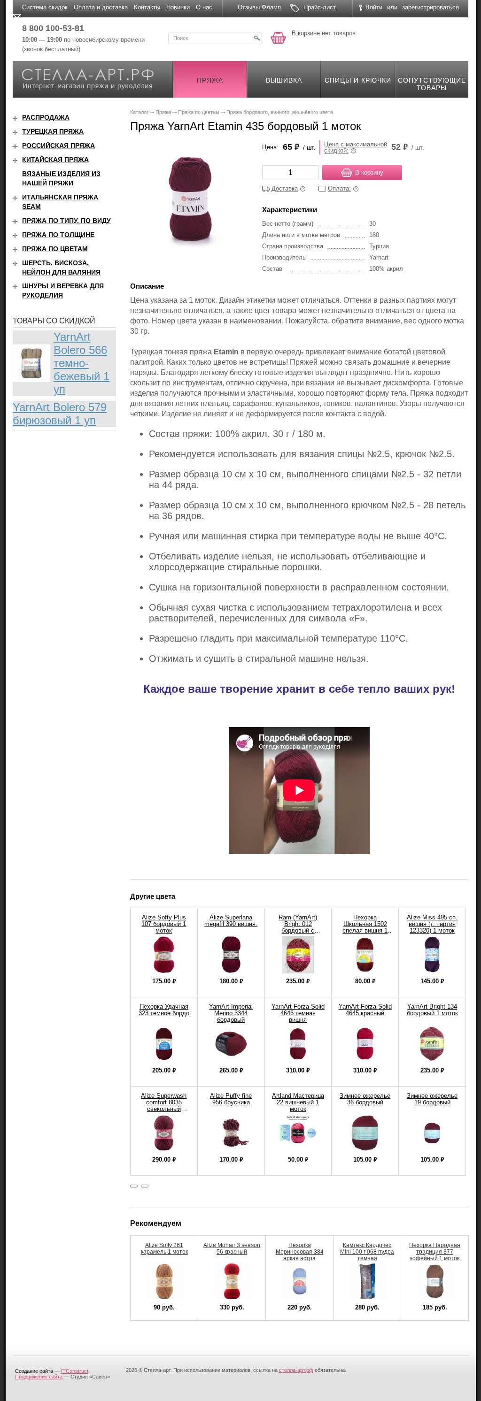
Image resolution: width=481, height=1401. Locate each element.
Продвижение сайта (38, 1376)
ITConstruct (74, 1371)
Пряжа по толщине (58, 234)
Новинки (178, 7)
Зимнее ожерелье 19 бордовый (432, 1099)
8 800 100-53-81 (53, 28)
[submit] (257, 38)
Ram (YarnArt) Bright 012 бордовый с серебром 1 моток (297, 927)
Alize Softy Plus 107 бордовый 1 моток (163, 924)
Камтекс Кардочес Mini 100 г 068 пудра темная (367, 1252)
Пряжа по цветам (55, 249)
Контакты (147, 7)
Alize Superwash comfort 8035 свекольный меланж (163, 1105)
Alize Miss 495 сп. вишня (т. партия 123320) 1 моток (432, 924)
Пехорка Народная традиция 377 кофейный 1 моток (434, 1252)
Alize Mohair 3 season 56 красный (231, 1248)
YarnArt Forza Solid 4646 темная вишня (298, 1013)
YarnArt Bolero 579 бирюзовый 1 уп (60, 414)
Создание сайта (34, 1371)
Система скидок (45, 7)
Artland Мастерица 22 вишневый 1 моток (298, 1102)
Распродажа (46, 117)
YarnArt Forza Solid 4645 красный (365, 1010)
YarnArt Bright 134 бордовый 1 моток (432, 1010)
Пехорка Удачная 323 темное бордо (164, 1010)
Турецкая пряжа (53, 131)
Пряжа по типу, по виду (66, 220)
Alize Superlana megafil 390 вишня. (230, 920)
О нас (204, 7)
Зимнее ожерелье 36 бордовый (365, 1099)
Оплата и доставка (101, 7)
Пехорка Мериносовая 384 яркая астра (300, 1252)
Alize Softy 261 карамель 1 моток (164, 1248)
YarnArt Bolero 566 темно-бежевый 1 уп (81, 363)
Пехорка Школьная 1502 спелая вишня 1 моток (365, 927)
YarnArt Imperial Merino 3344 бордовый (231, 1013)
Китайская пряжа (55, 159)
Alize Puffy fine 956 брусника (231, 1099)
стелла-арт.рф (296, 1370)
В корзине (306, 33)
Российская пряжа (58, 145)
